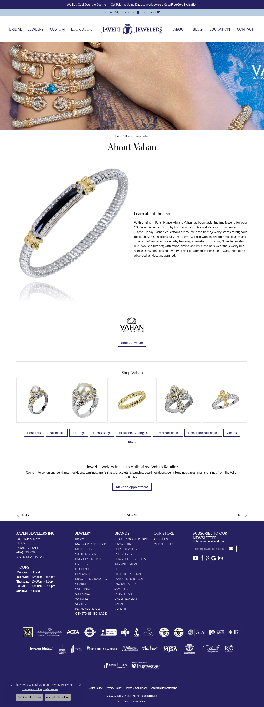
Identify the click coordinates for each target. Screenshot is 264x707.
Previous (26, 515)
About (179, 29)
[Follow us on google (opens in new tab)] (213, 558)
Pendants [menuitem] (82, 574)
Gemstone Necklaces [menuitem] (91, 613)
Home (118, 136)
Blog (197, 29)
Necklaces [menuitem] (83, 569)
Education (219, 29)
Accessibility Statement (164, 688)
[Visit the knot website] (150, 649)
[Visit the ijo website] (216, 632)
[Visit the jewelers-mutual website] (41, 649)
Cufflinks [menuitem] (82, 588)
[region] (73, 234)
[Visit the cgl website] (178, 632)
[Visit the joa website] (76, 649)
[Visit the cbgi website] (149, 632)
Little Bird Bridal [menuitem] (128, 574)
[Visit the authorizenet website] (89, 632)
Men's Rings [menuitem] (84, 549)
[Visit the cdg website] (164, 632)
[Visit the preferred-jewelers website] (210, 649)
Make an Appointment (132, 486)
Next (240, 515)
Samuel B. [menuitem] (121, 588)
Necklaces (57, 432)
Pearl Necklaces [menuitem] (87, 608)
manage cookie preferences (40, 689)
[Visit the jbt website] (234, 632)
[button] (111, 12)
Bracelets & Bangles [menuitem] (91, 579)
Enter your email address (208, 541)
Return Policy (95, 688)
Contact (245, 29)
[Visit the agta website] (73, 632)
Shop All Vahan (132, 342)
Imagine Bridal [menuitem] (126, 564)
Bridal (15, 29)
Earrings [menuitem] (82, 564)
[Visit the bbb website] (136, 632)
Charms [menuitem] (81, 583)
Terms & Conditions (136, 688)
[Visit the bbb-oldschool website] (125, 632)
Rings (132, 442)
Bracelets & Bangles (133, 432)
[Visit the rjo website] (229, 649)
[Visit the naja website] (189, 649)
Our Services (163, 544)
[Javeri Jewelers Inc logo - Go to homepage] (132, 29)
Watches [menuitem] (81, 598)
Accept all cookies (57, 697)
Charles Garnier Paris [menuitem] (131, 539)
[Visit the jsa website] (102, 648)
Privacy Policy (113, 688)
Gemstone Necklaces (203, 432)
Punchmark (139, 701)
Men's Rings (102, 432)
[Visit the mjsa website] (170, 649)
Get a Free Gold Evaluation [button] (180, 4)
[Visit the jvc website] (130, 649)
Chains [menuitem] (80, 603)
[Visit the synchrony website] (115, 665)
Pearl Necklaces (167, 432)
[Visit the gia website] (196, 632)
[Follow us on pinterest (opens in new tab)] (207, 558)
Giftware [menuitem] (82, 593)
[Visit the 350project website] (28, 632)
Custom (57, 29)
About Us (161, 539)
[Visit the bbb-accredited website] (108, 632)
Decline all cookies (29, 697)
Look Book (81, 29)
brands (128, 136)
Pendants (34, 432)
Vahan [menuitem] (119, 603)
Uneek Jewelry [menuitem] (125, 598)
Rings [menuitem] (79, 539)
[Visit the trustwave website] (145, 665)
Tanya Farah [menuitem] (123, 593)
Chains (232, 432)
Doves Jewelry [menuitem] (125, 549)
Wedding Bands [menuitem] (87, 554)
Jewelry (36, 29)
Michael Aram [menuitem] (125, 583)
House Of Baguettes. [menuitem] (130, 559)
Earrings (79, 432)
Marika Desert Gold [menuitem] (90, 544)
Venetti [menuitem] (120, 608)
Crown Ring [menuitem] (123, 544)
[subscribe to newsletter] (231, 548)
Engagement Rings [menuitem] (89, 559)
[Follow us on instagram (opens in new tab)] (220, 558)
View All (132, 515)
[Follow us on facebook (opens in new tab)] (202, 558)
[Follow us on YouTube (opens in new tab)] (195, 558)
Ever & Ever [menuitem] (123, 554)
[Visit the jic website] (62, 649)
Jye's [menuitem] (117, 569)
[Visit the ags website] (49, 632)
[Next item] (243, 400)
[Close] (259, 4)
